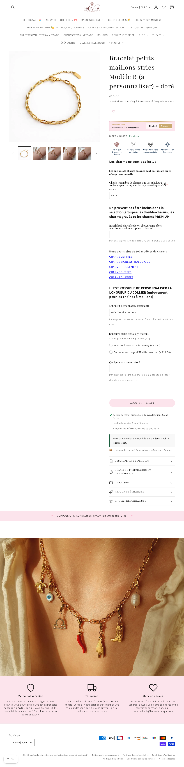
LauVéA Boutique (38, 755)
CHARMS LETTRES (120, 257)
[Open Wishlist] (164, 7)
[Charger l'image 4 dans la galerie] (69, 153)
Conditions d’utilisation (163, 755)
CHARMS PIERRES (120, 272)
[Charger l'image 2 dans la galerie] (39, 153)
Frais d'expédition (134, 101)
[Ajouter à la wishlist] (120, 112)
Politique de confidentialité (136, 755)
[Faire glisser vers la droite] (96, 153)
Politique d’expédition (113, 758)
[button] (13, 7)
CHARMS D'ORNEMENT (123, 267)
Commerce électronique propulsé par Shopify (67, 755)
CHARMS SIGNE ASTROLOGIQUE (129, 262)
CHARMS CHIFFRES (121, 277)
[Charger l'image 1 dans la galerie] (24, 153)
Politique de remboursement (105, 755)
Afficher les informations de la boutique (136, 428)
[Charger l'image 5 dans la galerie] (84, 153)
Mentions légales (167, 758)
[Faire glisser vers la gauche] (13, 153)
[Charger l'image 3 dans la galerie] (54, 153)
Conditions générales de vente (141, 758)
